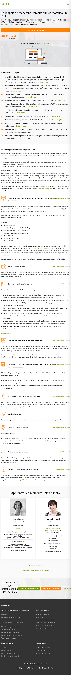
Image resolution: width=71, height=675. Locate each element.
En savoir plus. (44, 82)
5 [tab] (39, 565)
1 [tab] (29, 565)
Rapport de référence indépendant (43, 248)
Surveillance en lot (41, 617)
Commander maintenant (35, 30)
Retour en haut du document (62, 198)
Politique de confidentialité (10, 656)
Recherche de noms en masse (11, 617)
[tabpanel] (18, 528)
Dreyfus (18, 528)
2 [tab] (32, 565)
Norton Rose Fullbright (53, 528)
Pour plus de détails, (6, 333)
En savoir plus (46, 43)
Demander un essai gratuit (29, 588)
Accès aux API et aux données (45, 623)
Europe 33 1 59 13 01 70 (44, 653)
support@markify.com (45, 189)
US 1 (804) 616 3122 (43, 650)
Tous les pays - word (8, 630)
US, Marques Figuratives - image (11, 635)
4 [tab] (36, 565)
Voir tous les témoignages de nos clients (35, 571)
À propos (4, 648)
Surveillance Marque (42, 614)
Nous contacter (6, 650)
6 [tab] (41, 565)
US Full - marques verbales (10, 627)
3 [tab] (34, 565)
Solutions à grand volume (44, 625)
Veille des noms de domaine (45, 620)
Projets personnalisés (42, 628)
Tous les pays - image (8, 638)
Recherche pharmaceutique (10, 632)
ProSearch (4, 614)
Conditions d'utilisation (8, 653)
